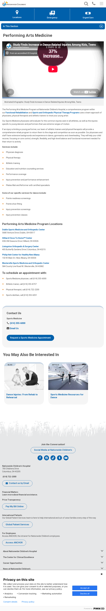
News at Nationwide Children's (17, 569)
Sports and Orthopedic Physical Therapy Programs (56, 113)
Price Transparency (11, 500)
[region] (53, 383)
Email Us (13, 328)
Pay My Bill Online (14, 506)
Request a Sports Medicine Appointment (30, 337)
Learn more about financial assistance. (20, 495)
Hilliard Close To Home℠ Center (17, 238)
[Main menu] (101, 4)
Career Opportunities (12, 563)
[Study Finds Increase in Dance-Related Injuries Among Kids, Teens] (53, 69)
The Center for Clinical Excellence (18, 557)
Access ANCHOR (14, 542)
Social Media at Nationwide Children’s (53, 450)
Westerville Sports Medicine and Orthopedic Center (25, 263)
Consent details (10, 602)
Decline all (84, 593)
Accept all (84, 588)
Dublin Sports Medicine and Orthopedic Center (23, 230)
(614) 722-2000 (9, 477)
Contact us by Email (18, 483)
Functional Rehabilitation (17, 113)
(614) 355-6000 (16, 323)
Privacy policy (28, 602)
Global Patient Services (17, 524)
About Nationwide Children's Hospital (20, 551)
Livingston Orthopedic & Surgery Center (20, 246)
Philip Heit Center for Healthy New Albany (20, 255)
